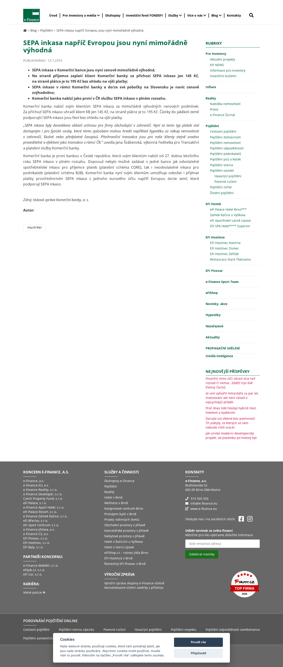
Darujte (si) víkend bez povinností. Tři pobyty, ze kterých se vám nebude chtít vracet (231, 422)
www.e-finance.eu (203, 509)
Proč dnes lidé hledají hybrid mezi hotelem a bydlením (231, 410)
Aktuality (213, 337)
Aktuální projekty (222, 59)
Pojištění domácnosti (225, 137)
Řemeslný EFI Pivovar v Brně (125, 564)
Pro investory (216, 53)
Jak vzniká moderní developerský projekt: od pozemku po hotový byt (231, 435)
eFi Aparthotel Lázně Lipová (230, 220)
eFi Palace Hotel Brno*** (228, 209)
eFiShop (212, 293)
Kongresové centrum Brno (123, 508)
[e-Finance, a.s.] (25, 30)
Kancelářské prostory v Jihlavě (126, 530)
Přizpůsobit (198, 653)
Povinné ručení (225, 181)
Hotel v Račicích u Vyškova (123, 541)
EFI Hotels (213, 204)
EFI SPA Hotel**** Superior (230, 226)
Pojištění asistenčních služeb (44, 638)
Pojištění (46, 30)
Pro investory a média (80, 15)
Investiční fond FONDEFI (144, 15)
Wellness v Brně (116, 503)
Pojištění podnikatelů (225, 154)
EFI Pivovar (214, 271)
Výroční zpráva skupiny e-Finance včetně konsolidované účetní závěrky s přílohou (134, 585)
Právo (214, 109)
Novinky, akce (216, 304)
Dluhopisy (112, 15)
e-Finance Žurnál (222, 115)
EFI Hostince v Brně (118, 558)
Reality (211, 98)
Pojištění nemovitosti (225, 143)
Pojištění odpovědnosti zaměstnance (233, 629)
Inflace (211, 87)
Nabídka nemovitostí (225, 104)
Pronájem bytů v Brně (120, 514)
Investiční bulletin (223, 76)
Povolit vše (198, 642)
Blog (215, 15)
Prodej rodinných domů (121, 519)
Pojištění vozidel (222, 170)
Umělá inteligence (219, 356)
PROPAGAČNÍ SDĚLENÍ (223, 348)
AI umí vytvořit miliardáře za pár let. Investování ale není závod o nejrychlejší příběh (232, 397)
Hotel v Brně (113, 497)
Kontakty (234, 15)
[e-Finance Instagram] (250, 519)
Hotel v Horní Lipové (119, 547)
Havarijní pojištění (227, 176)
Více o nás (195, 15)
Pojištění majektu (183, 629)
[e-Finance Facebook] (241, 519)
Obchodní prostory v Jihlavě (124, 525)
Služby (173, 15)
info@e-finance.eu (203, 503)
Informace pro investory (227, 70)
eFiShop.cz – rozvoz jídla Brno (126, 553)
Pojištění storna (221, 165)
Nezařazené (214, 326)
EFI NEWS (217, 65)
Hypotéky (213, 315)
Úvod (53, 15)
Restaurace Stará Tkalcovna (230, 259)
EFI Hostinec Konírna (225, 243)
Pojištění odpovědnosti (227, 148)
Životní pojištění (222, 193)
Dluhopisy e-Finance (119, 481)
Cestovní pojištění (223, 131)
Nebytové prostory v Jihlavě (124, 536)
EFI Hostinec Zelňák (224, 254)
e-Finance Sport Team (222, 282)
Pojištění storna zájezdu (76, 629)
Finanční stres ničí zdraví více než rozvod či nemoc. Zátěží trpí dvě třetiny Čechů (230, 382)
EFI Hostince (215, 237)
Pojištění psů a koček (225, 159)
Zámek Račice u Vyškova (227, 215)
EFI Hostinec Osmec (224, 248)
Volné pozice (33, 592)
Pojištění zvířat (221, 187)
